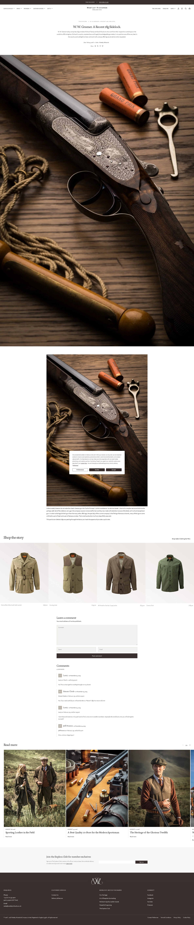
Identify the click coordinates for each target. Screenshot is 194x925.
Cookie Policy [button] (84, 463)
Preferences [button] (75, 465)
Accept (114, 470)
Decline (97, 470)
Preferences (80, 470)
